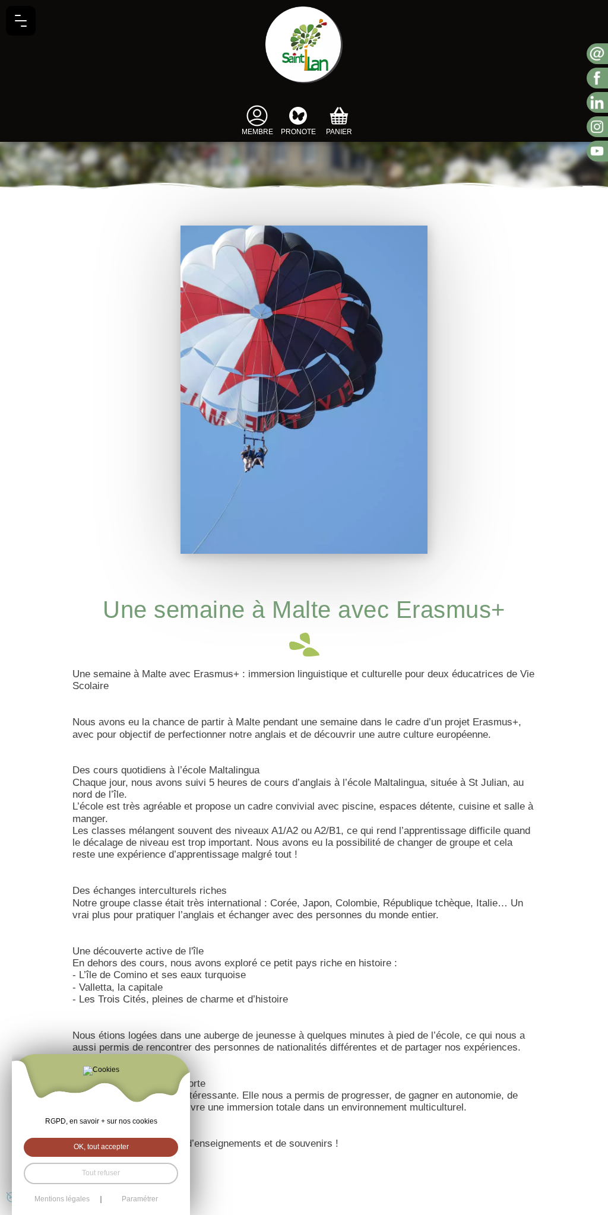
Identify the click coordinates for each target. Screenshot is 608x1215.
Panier (339, 132)
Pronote (298, 132)
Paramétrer (140, 1199)
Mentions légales (62, 1199)
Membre (257, 132)
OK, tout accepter (101, 1147)
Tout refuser (101, 1173)
